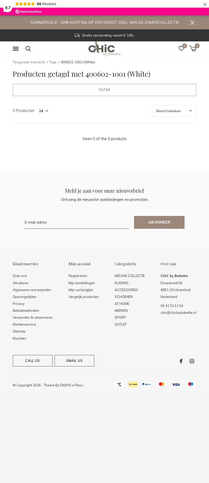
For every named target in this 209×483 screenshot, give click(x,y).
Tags (53, 62)
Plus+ (79, 385)
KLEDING (121, 283)
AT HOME (122, 304)
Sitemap (19, 331)
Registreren (78, 276)
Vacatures (21, 283)
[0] (192, 48)
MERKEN (121, 310)
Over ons (20, 276)
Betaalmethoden (26, 310)
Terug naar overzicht (29, 62)
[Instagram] (192, 361)
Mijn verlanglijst (81, 290)
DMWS (65, 385)
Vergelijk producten (84, 297)
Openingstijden (25, 297)
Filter (104, 90)
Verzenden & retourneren (33, 317)
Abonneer (159, 222)
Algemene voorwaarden (32, 290)
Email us (74, 361)
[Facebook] (181, 361)
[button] (16, 48)
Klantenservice (24, 324)
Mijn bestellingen (82, 283)
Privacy (18, 304)
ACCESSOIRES (126, 290)
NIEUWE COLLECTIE (130, 276)
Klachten (20, 338)
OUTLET (121, 324)
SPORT (120, 317)
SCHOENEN (124, 297)
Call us (32, 361)
